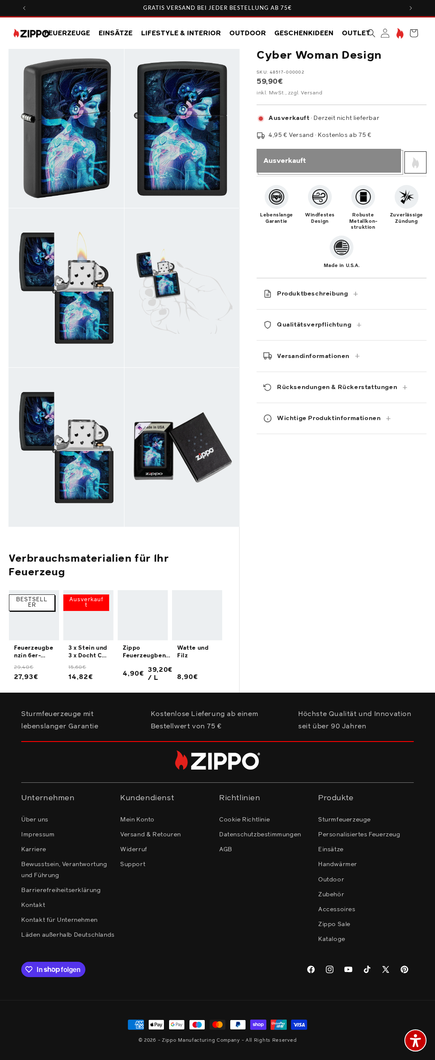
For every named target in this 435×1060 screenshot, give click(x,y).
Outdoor (331, 880)
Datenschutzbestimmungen (260, 835)
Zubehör (331, 895)
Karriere (33, 850)
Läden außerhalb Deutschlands (68, 935)
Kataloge (331, 939)
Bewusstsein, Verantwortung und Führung (64, 869)
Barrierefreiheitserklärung (61, 890)
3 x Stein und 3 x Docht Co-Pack (88, 652)
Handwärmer (337, 864)
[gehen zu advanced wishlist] (399, 33)
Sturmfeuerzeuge (344, 820)
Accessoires (337, 909)
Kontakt (33, 905)
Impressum (37, 835)
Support (132, 864)
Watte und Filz (193, 652)
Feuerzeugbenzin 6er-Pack (34, 652)
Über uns (34, 820)
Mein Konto (137, 820)
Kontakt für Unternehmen (59, 920)
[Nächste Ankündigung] (410, 8)
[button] (371, 33)
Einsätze (331, 850)
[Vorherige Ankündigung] (24, 8)
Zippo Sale (334, 924)
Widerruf (133, 850)
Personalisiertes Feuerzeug (359, 835)
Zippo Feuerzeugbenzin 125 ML (147, 652)
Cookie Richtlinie (244, 820)
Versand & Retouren (150, 835)
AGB (225, 850)
